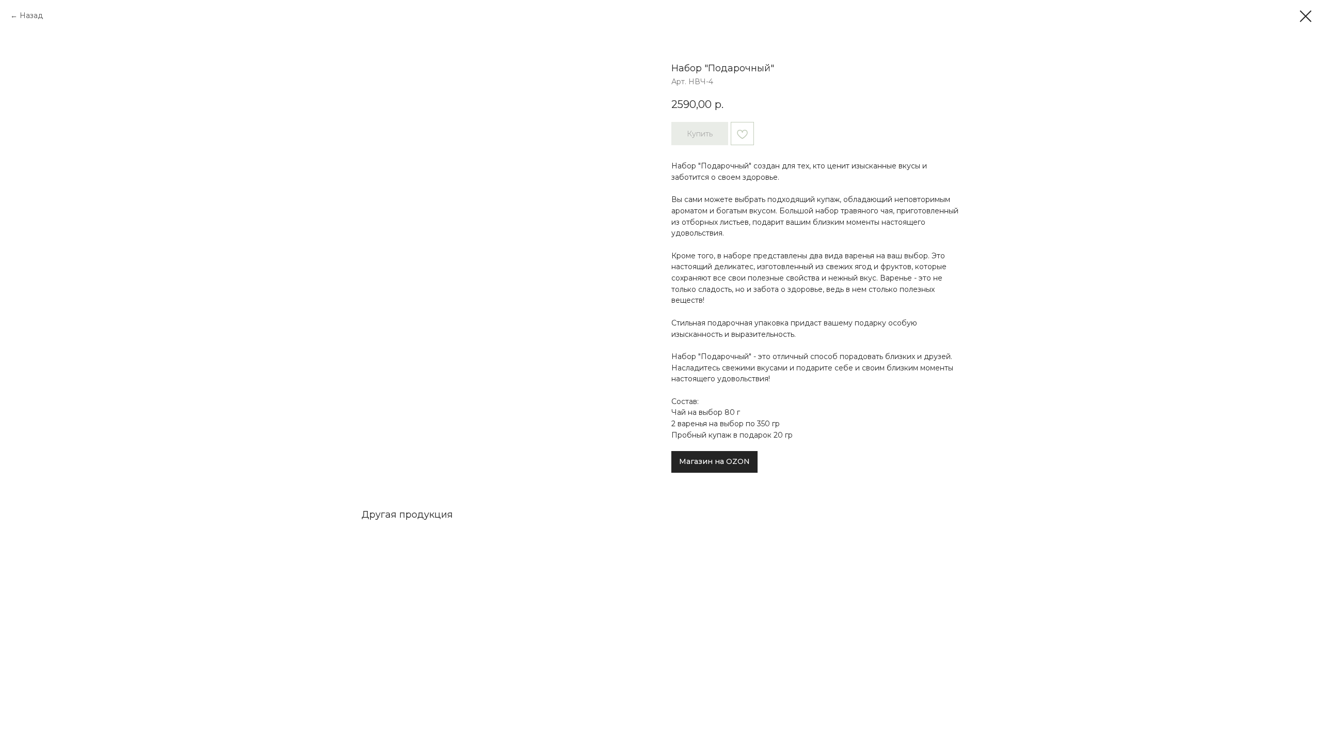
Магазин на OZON (714, 461)
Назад (31, 15)
